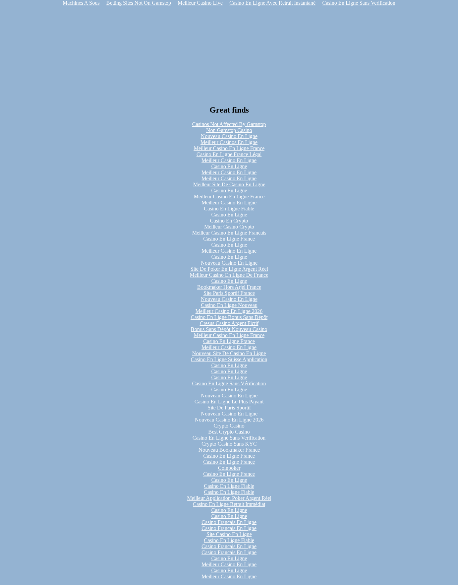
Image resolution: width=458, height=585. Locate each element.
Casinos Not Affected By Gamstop (229, 124)
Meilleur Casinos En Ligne (229, 142)
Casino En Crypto (229, 220)
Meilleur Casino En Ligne (229, 160)
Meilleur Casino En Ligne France (229, 148)
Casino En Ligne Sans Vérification (229, 383)
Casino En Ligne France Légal (229, 154)
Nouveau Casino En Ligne (229, 136)
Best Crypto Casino (229, 432)
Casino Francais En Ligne (229, 522)
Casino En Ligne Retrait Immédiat (229, 504)
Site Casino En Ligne (229, 534)
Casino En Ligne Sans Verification (229, 438)
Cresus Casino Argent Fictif (229, 323)
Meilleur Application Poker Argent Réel (229, 498)
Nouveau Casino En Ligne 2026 (229, 419)
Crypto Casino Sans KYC (229, 444)
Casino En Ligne (229, 166)
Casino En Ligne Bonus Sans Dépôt (229, 317)
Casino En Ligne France (229, 239)
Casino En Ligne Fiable (229, 208)
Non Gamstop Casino (229, 130)
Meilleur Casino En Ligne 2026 (229, 311)
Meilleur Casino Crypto (229, 227)
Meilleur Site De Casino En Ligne (229, 184)
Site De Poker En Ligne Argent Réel (229, 269)
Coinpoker (229, 468)
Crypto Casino (229, 426)
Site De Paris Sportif (229, 407)
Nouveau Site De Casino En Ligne (229, 353)
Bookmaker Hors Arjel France (229, 287)
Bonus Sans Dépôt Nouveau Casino (229, 329)
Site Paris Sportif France (229, 293)
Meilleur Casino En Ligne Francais (229, 233)
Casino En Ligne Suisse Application (229, 359)
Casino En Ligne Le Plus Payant (229, 401)
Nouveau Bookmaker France (229, 450)
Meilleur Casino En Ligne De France (229, 275)
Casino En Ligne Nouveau (229, 305)
